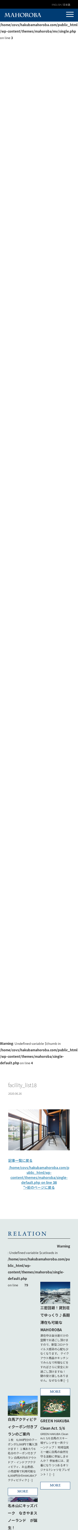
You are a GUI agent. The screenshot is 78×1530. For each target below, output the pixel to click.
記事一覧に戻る (20, 1160)
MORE (55, 1392)
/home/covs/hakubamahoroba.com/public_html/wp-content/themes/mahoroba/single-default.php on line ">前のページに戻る (39, 1177)
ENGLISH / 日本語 (61, 4)
